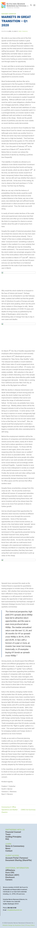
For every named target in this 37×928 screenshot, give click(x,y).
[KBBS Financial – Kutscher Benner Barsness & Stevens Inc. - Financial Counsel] (15, 5)
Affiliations (10, 870)
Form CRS (9, 872)
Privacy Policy (30, 925)
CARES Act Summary (28, 810)
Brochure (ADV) (12, 875)
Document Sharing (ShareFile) (18, 860)
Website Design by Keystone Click (13, 925)
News (7, 848)
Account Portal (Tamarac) (16, 858)
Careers (8, 880)
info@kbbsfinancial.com (14, 910)
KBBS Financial (23, 31)
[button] (34, 5)
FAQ (7, 839)
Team (7, 834)
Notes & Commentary (14, 846)
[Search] (31, 5)
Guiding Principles (13, 837)
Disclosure (10, 877)
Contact (8, 851)
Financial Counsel (13, 832)
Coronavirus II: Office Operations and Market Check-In (9, 809)
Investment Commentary (8, 14)
